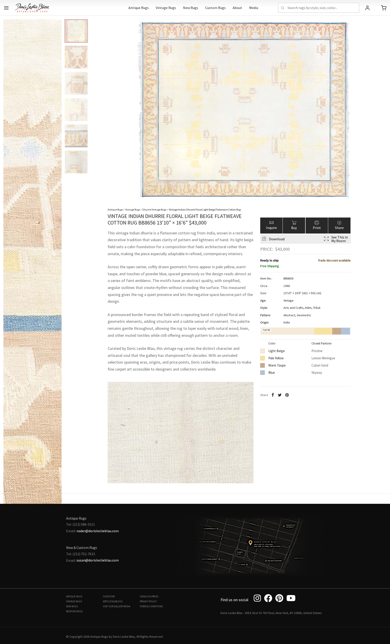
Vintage (288, 300)
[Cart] (383, 8)
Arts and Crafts (293, 308)
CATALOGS (145, 596)
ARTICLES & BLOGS (113, 601)
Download (277, 239)
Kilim (308, 308)
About (237, 7)
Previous (7, 105)
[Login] (367, 8)
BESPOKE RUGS (74, 611)
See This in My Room (339, 239)
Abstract (289, 315)
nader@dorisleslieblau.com (98, 531)
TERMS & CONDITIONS (151, 606)
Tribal (316, 308)
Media (253, 7)
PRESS (154, 596)
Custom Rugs (215, 7)
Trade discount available (334, 260)
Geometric (304, 315)
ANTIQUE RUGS (74, 596)
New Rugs (190, 7)
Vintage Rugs (166, 7)
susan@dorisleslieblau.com (98, 560)
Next (382, 105)
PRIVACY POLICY (148, 601)
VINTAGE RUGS (74, 601)
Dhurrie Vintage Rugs (154, 209)
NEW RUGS (72, 606)
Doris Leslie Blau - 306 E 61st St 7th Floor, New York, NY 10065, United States (271, 613)
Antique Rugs (138, 7)
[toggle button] (6, 8)
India (286, 322)
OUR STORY (109, 596)
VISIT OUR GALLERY (113, 606)
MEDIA (126, 606)
